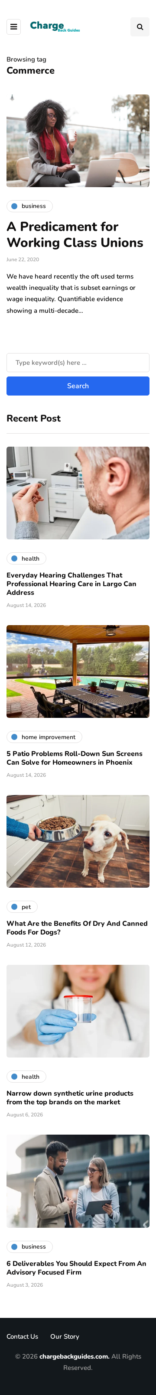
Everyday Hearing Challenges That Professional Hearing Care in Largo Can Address (71, 584)
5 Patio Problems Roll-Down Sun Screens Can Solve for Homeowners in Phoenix (74, 758)
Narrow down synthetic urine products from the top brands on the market (69, 1098)
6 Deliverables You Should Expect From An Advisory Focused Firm (76, 1268)
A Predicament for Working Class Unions (74, 235)
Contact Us (22, 1336)
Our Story (64, 1336)
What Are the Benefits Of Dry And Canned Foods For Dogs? (77, 928)
